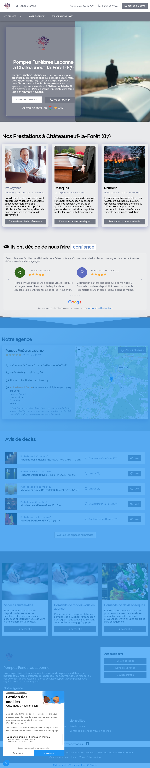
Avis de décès (77, 726)
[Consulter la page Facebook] (87, 744)
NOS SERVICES (10, 16)
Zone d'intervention (90, 757)
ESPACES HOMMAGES (62, 16)
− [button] (79, 354)
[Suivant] (141, 279)
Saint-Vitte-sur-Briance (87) (103, 519)
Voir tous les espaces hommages (75, 535)
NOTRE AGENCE (37, 16)
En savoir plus (25, 629)
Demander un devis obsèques (75, 221)
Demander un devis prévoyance (25, 221)
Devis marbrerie (125, 675)
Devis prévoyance (125, 667)
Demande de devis (134, 6)
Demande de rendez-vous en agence (90, 730)
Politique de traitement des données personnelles (66, 752)
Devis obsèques (125, 660)
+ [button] (79, 349)
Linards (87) (94, 473)
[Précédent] (8, 279)
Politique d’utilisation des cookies (115, 752)
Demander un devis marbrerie (124, 221)
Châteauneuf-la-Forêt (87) (102, 458)
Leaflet (144, 418)
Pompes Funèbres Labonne (24, 350)
